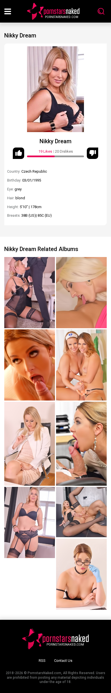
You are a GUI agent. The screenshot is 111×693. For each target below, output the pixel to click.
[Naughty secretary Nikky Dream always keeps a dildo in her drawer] (29, 444)
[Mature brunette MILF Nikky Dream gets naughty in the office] (81, 444)
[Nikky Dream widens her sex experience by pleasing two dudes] (29, 365)
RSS (42, 660)
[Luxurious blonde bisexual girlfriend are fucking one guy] (81, 292)
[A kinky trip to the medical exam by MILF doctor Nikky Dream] (81, 574)
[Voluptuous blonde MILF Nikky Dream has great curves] (29, 522)
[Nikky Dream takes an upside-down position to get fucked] (29, 292)
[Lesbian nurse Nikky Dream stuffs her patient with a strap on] (81, 365)
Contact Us (63, 660)
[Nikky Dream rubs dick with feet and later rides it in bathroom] (81, 512)
